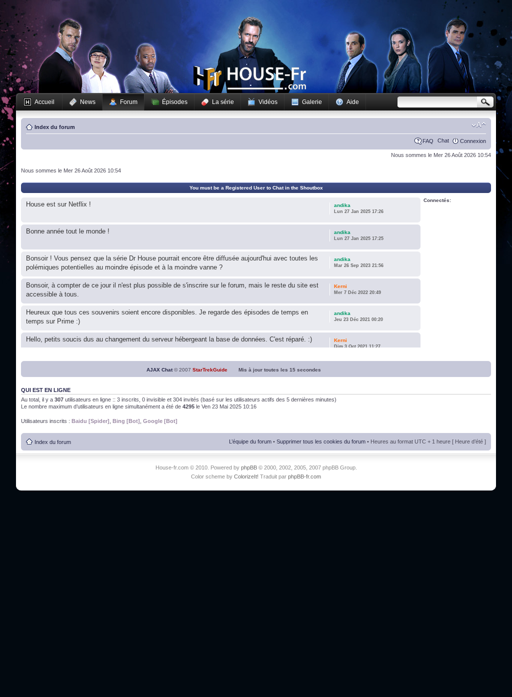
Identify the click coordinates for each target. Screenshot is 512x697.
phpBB (249, 467)
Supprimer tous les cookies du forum (321, 441)
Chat (443, 141)
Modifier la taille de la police (479, 125)
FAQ (428, 141)
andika (342, 205)
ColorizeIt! (246, 477)
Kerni (340, 286)
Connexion (473, 141)
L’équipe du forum (250, 441)
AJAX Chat (159, 369)
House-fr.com (250, 78)
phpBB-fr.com (304, 477)
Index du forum (54, 127)
